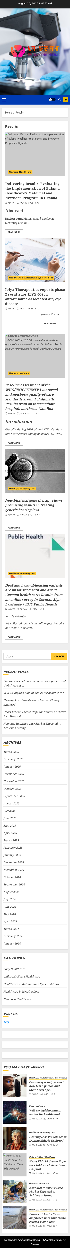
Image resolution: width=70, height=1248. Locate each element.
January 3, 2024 (28, 609)
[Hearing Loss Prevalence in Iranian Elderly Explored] (15, 1138)
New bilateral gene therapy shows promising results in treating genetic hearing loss (34, 505)
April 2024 (10, 921)
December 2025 (13, 774)
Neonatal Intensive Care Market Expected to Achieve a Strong (46, 1191)
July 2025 (9, 811)
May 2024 (9, 914)
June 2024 (9, 906)
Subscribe (65, 99)
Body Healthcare (14, 969)
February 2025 (12, 847)
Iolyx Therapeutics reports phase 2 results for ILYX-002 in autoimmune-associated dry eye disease (35, 296)
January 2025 (12, 855)
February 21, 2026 (41, 1200)
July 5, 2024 (26, 413)
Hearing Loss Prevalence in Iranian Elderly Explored (48, 1138)
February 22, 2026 (42, 1145)
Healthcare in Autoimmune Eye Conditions (31, 277)
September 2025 (14, 796)
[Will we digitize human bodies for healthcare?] (15, 1112)
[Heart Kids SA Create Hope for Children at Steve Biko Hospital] (15, 1164)
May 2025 (9, 825)
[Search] (59, 99)
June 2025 (9, 818)
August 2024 (11, 892)
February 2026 (12, 759)
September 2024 (14, 884)
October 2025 (12, 789)
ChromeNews (50, 1240)
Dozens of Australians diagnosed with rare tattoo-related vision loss (47, 1218)
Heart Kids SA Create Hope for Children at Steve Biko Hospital (47, 1165)
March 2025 (11, 840)
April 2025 (10, 833)
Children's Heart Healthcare (21, 976)
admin (11, 203)
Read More (14, 232)
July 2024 (9, 899)
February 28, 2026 (42, 1119)
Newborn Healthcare (20, 171)
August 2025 (11, 803)
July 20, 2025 (26, 203)
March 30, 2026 (40, 1094)
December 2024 (13, 862)
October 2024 (12, 877)
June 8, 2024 (26, 515)
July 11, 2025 (26, 309)
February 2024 (12, 936)
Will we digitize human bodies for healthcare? (33, 693)
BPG (5, 1022)
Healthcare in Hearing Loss (21, 488)
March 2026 (11, 752)
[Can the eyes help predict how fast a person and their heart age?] (15, 1085)
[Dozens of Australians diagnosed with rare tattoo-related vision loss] (15, 1217)
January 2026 (12, 766)
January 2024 (12, 943)
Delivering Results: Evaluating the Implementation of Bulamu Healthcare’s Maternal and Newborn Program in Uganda (32, 190)
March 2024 (11, 929)
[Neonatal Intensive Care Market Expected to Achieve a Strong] (15, 1191)
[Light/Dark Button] (52, 99)
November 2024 (13, 870)
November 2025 (13, 781)
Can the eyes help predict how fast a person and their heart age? (46, 1086)
